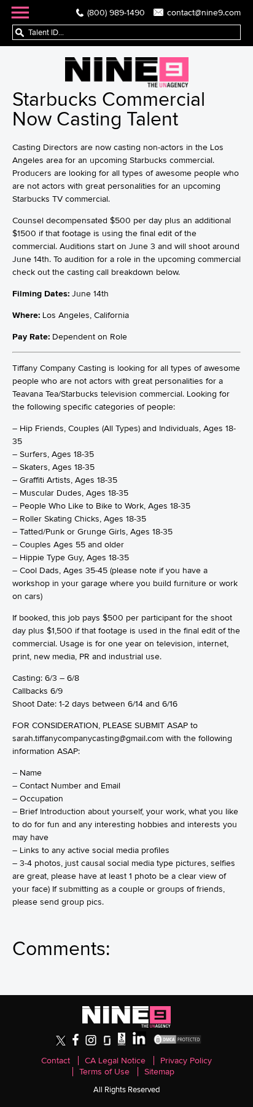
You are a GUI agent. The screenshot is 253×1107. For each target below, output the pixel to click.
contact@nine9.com (204, 12)
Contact (55, 1060)
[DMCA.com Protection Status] (177, 1042)
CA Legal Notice (115, 1060)
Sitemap (159, 1071)
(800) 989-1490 (116, 12)
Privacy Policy (186, 1060)
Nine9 (127, 72)
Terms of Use (104, 1071)
